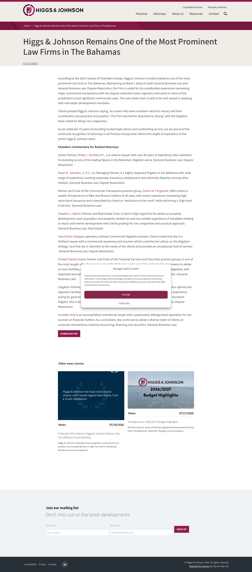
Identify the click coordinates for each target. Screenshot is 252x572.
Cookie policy (124, 303)
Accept (126, 294)
